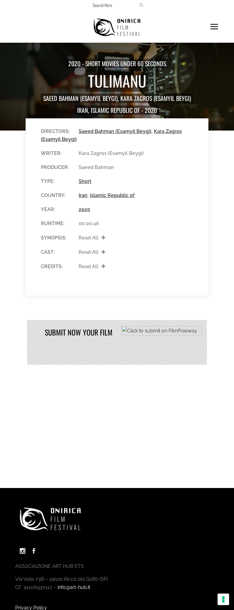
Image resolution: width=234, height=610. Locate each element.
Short (85, 181)
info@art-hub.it (74, 587)
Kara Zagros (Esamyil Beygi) (155, 98)
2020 (151, 110)
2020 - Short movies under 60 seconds (117, 63)
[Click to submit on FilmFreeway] (162, 334)
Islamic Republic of (115, 110)
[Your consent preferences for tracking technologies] (223, 599)
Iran (82, 110)
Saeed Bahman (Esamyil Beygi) (80, 98)
